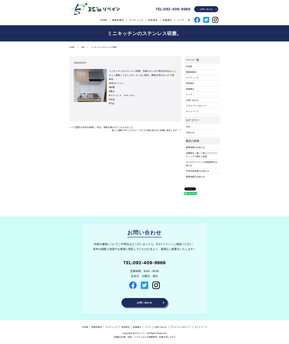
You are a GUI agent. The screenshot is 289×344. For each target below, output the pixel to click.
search (189, 20)
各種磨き (167, 20)
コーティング (136, 20)
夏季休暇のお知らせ (195, 147)
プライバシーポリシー (196, 105)
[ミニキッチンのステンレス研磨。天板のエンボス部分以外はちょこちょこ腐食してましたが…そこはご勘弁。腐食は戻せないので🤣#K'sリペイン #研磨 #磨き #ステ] (90, 85)
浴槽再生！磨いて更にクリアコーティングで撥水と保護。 (202, 155)
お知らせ (190, 132)
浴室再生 (153, 20)
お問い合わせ (206, 9)
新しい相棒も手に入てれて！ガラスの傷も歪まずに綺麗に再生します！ (145, 130)
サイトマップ (192, 111)
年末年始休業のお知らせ (197, 171)
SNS (83, 47)
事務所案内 (118, 20)
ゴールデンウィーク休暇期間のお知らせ (202, 164)
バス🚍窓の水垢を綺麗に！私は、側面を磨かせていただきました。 (103, 127)
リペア (180, 20)
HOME (103, 20)
